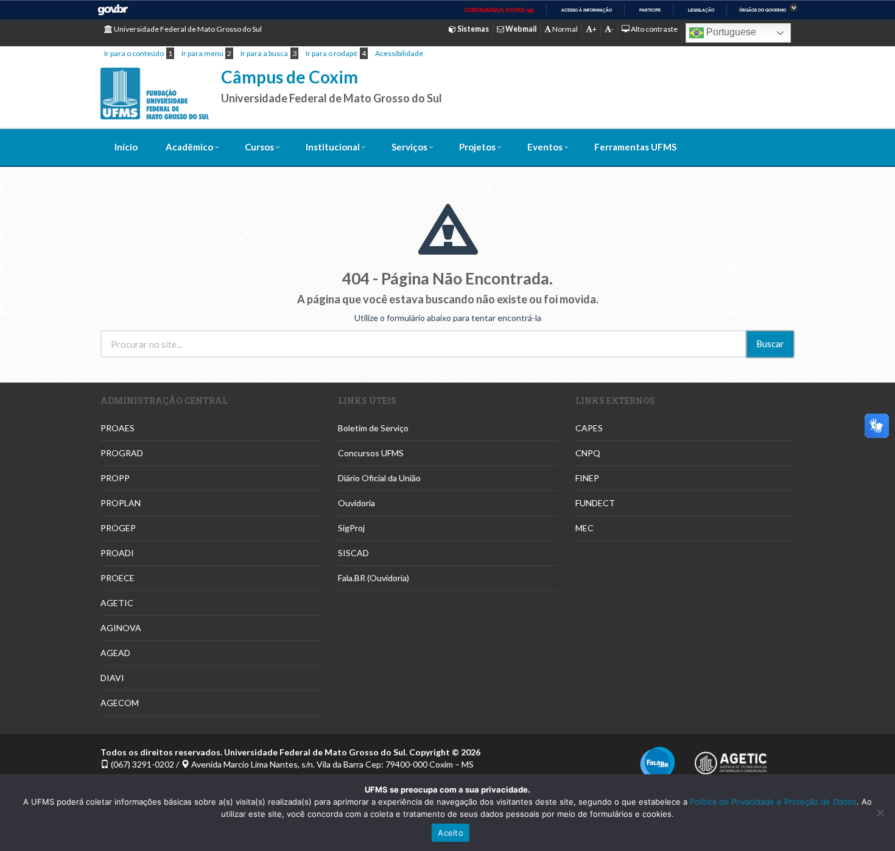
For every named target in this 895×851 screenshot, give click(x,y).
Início (126, 146)
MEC (584, 528)
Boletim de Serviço (373, 428)
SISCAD (353, 553)
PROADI (117, 553)
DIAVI (112, 678)
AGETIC (116, 603)
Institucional (333, 146)
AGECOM (119, 702)
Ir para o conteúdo (134, 53)
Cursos (259, 146)
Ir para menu (202, 53)
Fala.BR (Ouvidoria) (373, 578)
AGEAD (115, 653)
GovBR (112, 10)
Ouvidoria (356, 503)
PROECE (117, 578)
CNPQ (587, 453)
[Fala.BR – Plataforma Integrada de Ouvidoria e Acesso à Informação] (657, 763)
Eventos (545, 146)
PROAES (117, 428)
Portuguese (730, 32)
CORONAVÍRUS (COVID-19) (499, 10)
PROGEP (118, 528)
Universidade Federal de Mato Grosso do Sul (187, 29)
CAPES (589, 428)
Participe (650, 10)
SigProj (351, 528)
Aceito (450, 833)
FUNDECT (595, 503)
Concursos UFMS (371, 453)
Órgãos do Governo (762, 10)
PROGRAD (121, 453)
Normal (564, 29)
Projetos (477, 146)
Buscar (770, 343)
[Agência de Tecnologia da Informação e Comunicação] (730, 759)
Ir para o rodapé (331, 53)
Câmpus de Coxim (289, 76)
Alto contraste (654, 29)
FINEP (587, 478)
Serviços (409, 146)
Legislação (701, 10)
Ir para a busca (264, 53)
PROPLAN (120, 503)
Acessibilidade (399, 53)
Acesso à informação (586, 10)
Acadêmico (189, 146)
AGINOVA (120, 628)
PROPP (115, 478)
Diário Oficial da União (379, 478)
